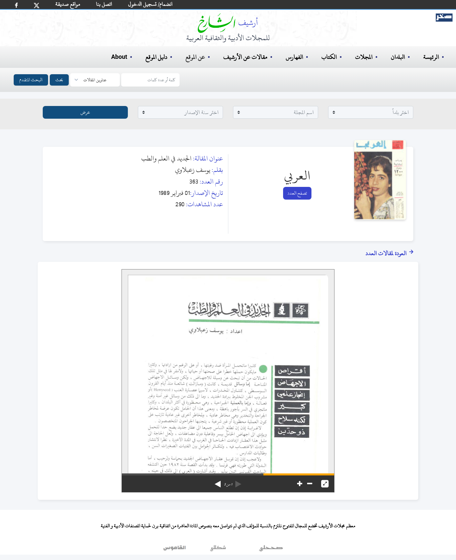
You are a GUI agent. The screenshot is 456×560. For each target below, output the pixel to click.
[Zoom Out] (309, 483)
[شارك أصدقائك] (16, 5)
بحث (59, 79)
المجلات (364, 57)
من (228, 484)
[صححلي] (271, 550)
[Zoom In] (299, 483)
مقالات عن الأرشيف (245, 57)
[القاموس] (175, 550)
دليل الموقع (156, 57)
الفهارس (294, 57)
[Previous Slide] (238, 481)
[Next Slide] (218, 481)
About (119, 57)
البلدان (398, 57)
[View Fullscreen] (324, 483)
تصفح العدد (297, 193)
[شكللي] (218, 550)
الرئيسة (431, 57)
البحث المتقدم (30, 79)
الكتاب (329, 57)
